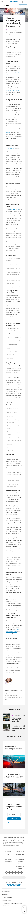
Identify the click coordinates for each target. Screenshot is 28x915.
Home (8, 857)
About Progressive (20, 859)
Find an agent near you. (14, 822)
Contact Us (20, 861)
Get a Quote (23, 5)
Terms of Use (5, 894)
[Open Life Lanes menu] (5, 5)
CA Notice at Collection (7, 897)
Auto (9, 30)
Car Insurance (20, 863)
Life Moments (8, 861)
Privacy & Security (5, 891)
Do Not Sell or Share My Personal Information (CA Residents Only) (12, 904)
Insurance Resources (6, 900)
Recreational (8, 859)
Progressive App (20, 854)
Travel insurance (10, 642)
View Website (8, 701)
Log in (25, 1)
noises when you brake (12, 90)
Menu (4, 1)
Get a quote (14, 818)
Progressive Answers (20, 857)
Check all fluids (10, 148)
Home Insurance (20, 866)
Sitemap (20, 868)
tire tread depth (14, 209)
